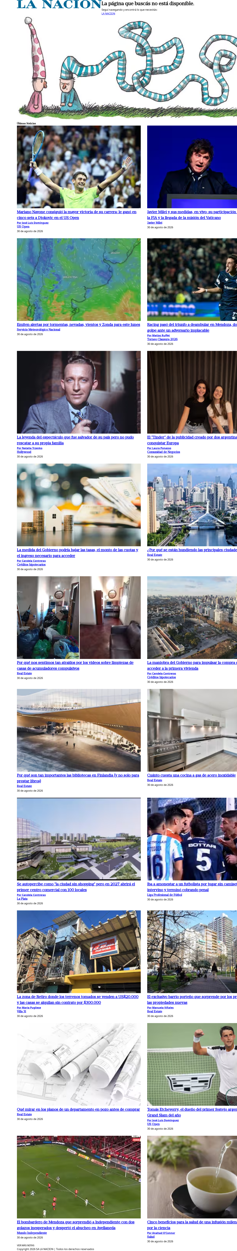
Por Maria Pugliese (29, 1007)
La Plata (22, 899)
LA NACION (108, 13)
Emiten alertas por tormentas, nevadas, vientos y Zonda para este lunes (78, 325)
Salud (151, 1237)
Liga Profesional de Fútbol (164, 895)
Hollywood (24, 452)
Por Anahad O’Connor (161, 1233)
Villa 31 (21, 1011)
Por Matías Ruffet (158, 335)
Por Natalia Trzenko (29, 448)
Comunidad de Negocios (163, 452)
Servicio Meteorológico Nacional (38, 329)
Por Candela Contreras (31, 561)
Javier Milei (154, 223)
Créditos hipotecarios (31, 564)
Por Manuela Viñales (160, 1007)
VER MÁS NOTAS (25, 1245)
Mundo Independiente (32, 1233)
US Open (23, 226)
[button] (79, 167)
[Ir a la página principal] (59, 7)
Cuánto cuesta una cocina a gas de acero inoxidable (191, 775)
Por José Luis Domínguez (33, 223)
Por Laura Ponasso (159, 448)
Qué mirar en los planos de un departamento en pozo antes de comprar (78, 1110)
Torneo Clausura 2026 (162, 339)
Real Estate (154, 555)
